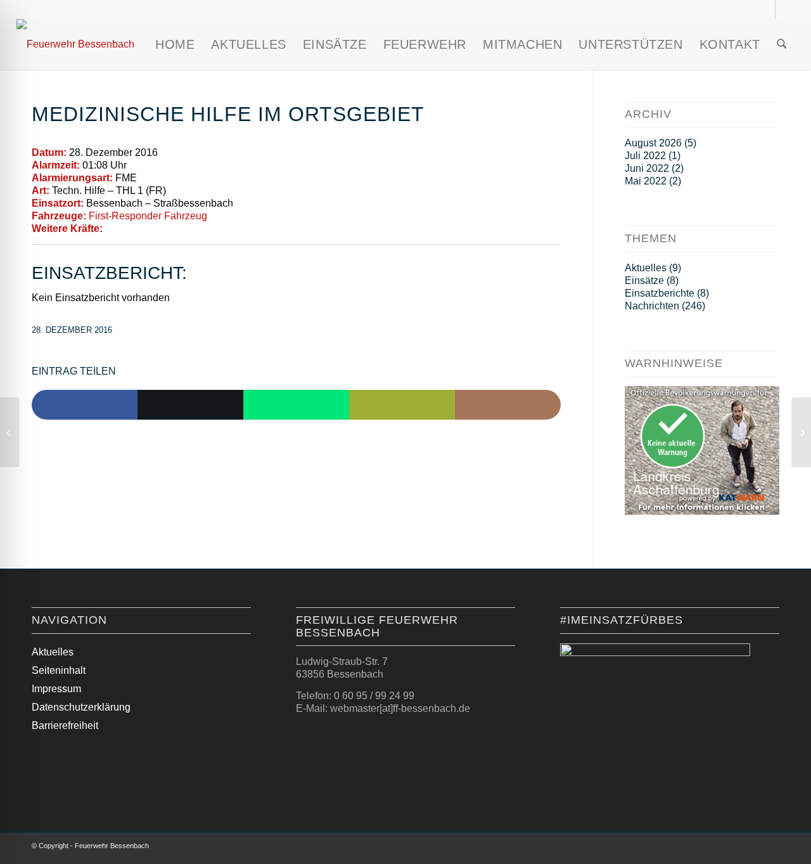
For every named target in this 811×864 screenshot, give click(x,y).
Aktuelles (646, 267)
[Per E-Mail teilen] (402, 405)
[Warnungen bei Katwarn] (702, 511)
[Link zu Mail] (785, 9)
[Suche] (782, 44)
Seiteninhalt (59, 670)
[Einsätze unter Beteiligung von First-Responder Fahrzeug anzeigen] (213, 216)
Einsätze (644, 280)
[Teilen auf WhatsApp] (296, 405)
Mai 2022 (646, 181)
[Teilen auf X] (190, 405)
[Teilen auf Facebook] (84, 405)
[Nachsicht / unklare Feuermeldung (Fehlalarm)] (10, 432)
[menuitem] (175, 44)
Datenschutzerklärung (81, 707)
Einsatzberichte (659, 293)
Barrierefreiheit (65, 725)
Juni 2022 (647, 168)
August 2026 (653, 143)
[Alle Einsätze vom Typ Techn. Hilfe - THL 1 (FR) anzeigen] (172, 191)
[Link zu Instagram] (766, 9)
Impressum (56, 688)
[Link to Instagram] (508, 405)
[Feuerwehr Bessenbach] (75, 44)
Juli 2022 (645, 155)
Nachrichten (652, 305)
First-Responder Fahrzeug (148, 215)
